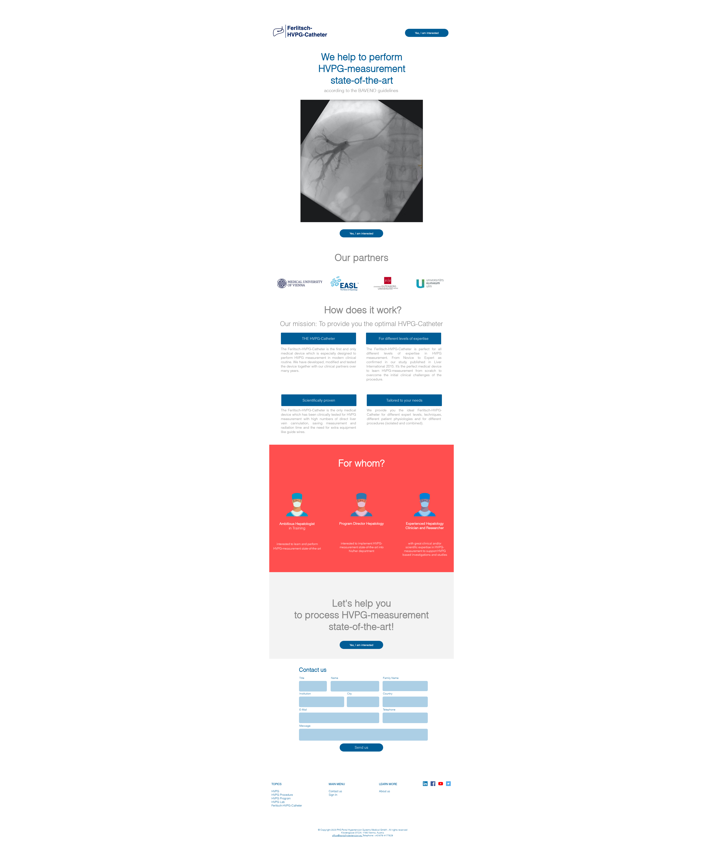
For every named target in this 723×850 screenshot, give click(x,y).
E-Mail (303, 709)
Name (334, 678)
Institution (305, 693)
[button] (426, 33)
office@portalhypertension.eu (347, 835)
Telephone (389, 709)
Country (387, 693)
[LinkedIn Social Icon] (425, 783)
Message (304, 725)
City (349, 693)
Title (301, 678)
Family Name (391, 678)
